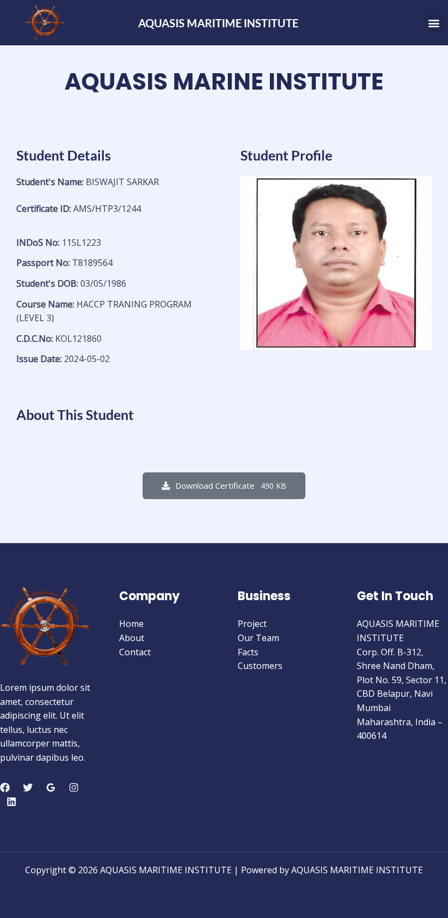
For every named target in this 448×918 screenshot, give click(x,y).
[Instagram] (74, 787)
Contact (135, 652)
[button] (434, 23)
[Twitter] (28, 787)
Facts (248, 652)
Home (131, 624)
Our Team (258, 638)
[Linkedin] (11, 802)
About (131, 638)
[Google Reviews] (51, 787)
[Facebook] (5, 787)
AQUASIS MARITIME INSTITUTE (218, 22)
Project (252, 624)
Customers (260, 666)
